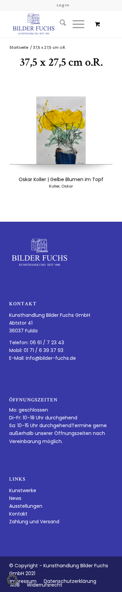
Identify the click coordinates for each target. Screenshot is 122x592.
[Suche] (59, 24)
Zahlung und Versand (34, 521)
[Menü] (75, 24)
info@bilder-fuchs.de (51, 358)
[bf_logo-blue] (50, 24)
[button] (12, 580)
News (15, 498)
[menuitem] (59, 24)
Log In (63, 5)
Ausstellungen (25, 506)
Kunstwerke (22, 490)
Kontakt (18, 513)
